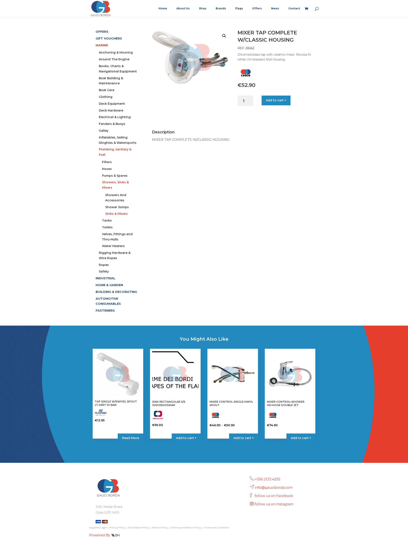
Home (163, 8)
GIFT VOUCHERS (109, 38)
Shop (202, 8)
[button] (224, 36)
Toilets (107, 227)
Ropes (104, 265)
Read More (130, 438)
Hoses (107, 169)
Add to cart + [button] (186, 438)
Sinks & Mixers (116, 214)
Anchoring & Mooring (116, 52)
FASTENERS (105, 310)
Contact (294, 8)
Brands (221, 8)
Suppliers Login (98, 527)
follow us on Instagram (274, 504)
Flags (239, 8)
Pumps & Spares (115, 176)
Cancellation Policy (138, 527)
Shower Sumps (117, 207)
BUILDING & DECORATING (116, 292)
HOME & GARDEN (109, 285)
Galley (103, 131)
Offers (257, 8)
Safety (104, 271)
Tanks (107, 220)
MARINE (102, 45)
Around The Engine (114, 59)
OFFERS (102, 32)
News (275, 8)
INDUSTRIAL (105, 278)
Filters (107, 162)
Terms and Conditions (216, 527)
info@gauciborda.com (274, 488)
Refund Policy (160, 527)
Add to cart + (276, 100)
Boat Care (106, 90)
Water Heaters (113, 246)
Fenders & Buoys (112, 124)
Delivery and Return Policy (186, 527)
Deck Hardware (111, 110)
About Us (183, 8)
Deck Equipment (112, 104)
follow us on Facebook (274, 496)
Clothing (105, 97)
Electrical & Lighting (115, 117)
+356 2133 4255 (267, 479)
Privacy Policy (117, 527)
